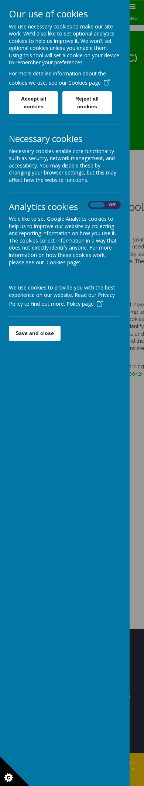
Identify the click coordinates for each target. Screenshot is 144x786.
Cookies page (84, 82)
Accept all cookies (33, 102)
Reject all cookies (87, 102)
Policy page (80, 303)
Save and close (35, 333)
